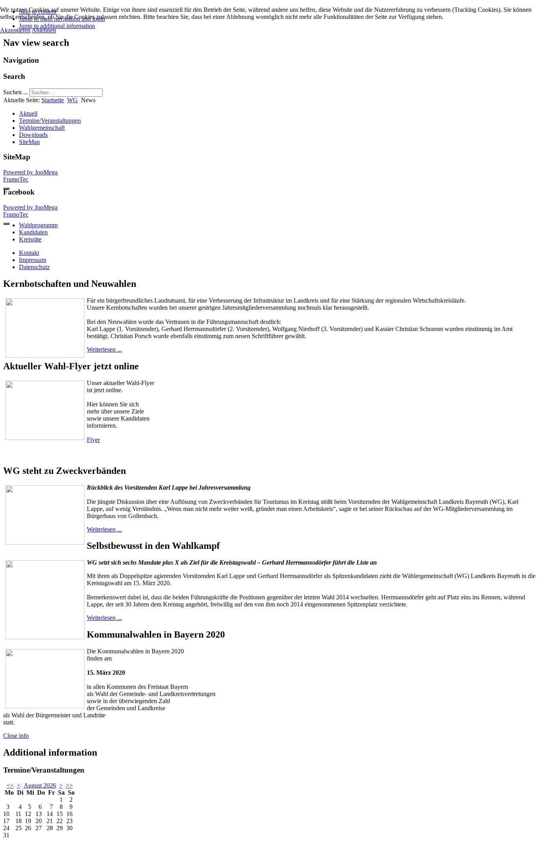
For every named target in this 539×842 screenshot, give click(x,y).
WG (72, 100)
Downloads (33, 134)
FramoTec (15, 179)
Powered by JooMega (30, 172)
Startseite (52, 100)
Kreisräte (30, 239)
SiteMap (29, 141)
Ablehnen (44, 30)
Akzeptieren (15, 30)
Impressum (32, 259)
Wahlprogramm (38, 225)
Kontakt (29, 252)
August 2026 (40, 785)
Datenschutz (34, 267)
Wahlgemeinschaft (42, 127)
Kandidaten (33, 232)
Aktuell (28, 113)
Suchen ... (15, 92)
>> (69, 785)
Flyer (93, 439)
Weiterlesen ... (104, 349)
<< (10, 785)
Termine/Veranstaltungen (50, 120)
